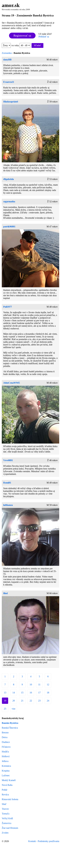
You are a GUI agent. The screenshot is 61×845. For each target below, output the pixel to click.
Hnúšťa (5, 751)
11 (39, 684)
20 (13, 700)
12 (48, 684)
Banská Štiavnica (10, 727)
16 (31, 692)
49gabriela (8, 179)
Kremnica (6, 766)
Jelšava (5, 761)
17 (39, 692)
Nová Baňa (7, 785)
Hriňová (5, 756)
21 (22, 700)
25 (5, 708)
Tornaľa (5, 813)
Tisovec (5, 809)
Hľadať (37, 45)
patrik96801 (9, 226)
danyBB (7, 59)
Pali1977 (7, 306)
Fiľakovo (6, 747)
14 (13, 692)
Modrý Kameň (9, 780)
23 (39, 700)
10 (31, 684)
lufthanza (8, 505)
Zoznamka (7, 53)
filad (5, 593)
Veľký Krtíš (7, 818)
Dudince (6, 742)
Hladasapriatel (10, 101)
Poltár (4, 789)
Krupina (5, 770)
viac (14, 708)
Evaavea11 (8, 82)
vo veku (15, 45)
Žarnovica (6, 823)
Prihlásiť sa (43, 36)
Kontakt (32, 841)
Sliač (4, 804)
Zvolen (5, 832)
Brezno (5, 732)
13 (5, 692)
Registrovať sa (22, 35)
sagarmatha (9, 201)
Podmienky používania (48, 841)
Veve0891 (8, 460)
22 (31, 700)
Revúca (5, 794)
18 (48, 692)
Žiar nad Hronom (10, 828)
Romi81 (7, 482)
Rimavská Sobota (10, 799)
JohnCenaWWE (11, 383)
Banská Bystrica (10, 723)
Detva (4, 737)
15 (22, 692)
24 (48, 700)
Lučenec (6, 775)
